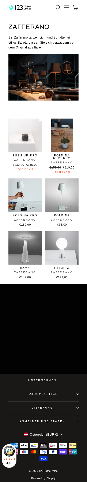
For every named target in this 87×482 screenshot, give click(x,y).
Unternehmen (42, 380)
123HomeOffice (42, 393)
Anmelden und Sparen (42, 421)
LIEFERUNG (42, 407)
